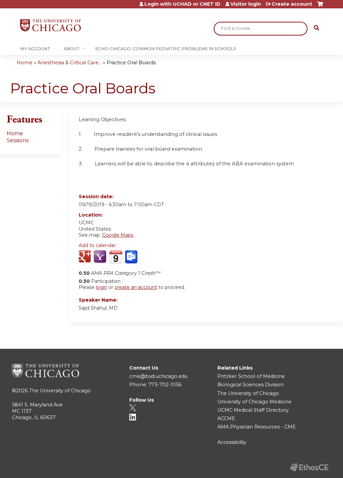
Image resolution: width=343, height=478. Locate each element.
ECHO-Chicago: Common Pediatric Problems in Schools (165, 48)
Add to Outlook (132, 257)
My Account (35, 48)
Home (24, 63)
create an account (136, 287)
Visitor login (245, 4)
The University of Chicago (60, 391)
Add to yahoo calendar (101, 257)
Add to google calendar (85, 257)
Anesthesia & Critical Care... (69, 63)
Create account (292, 4)
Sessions (17, 140)
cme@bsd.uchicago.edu (158, 376)
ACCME (226, 418)
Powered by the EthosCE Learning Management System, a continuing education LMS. (309, 467)
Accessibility (231, 442)
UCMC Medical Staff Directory (253, 410)
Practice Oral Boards (131, 63)
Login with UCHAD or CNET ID (182, 4)
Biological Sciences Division (250, 385)
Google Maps (117, 235)
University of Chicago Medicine (254, 402)
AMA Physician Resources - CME (256, 427)
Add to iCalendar (116, 256)
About (72, 48)
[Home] (50, 25)
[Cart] (320, 6)
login (101, 287)
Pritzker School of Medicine (251, 376)
